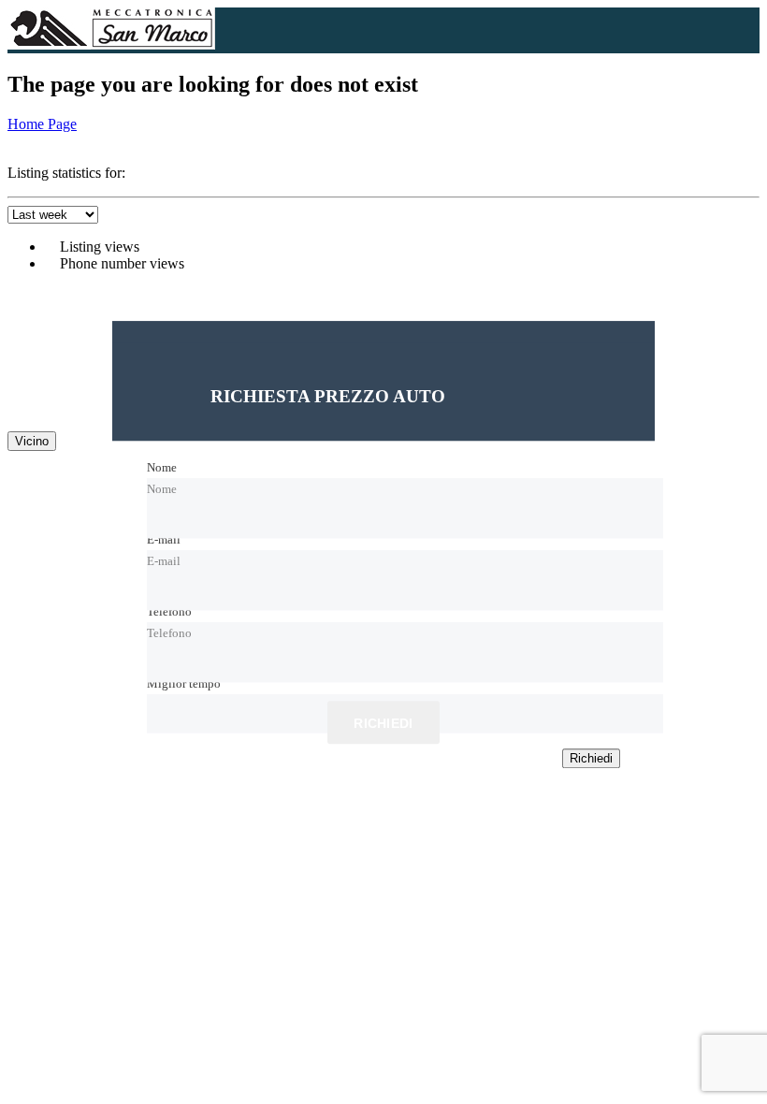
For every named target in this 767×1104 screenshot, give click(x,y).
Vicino (32, 441)
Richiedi (383, 724)
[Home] (111, 44)
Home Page (42, 124)
